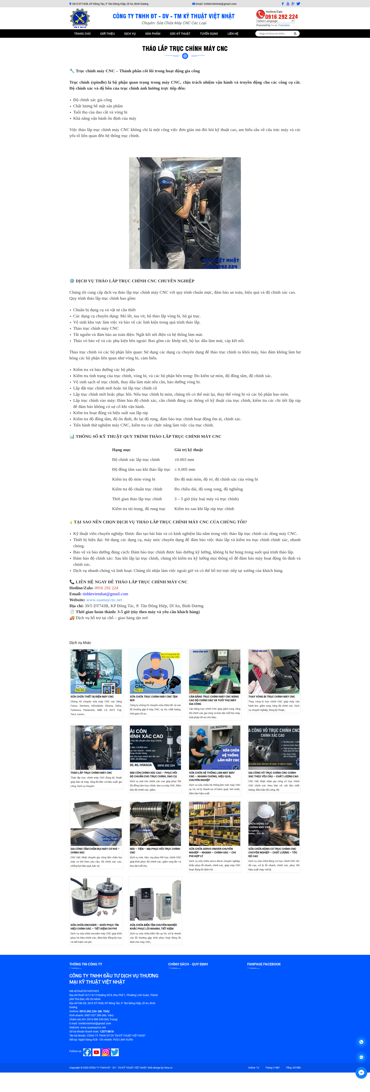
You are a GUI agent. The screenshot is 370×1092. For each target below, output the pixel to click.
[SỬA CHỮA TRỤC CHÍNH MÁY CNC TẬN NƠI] (155, 671)
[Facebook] (87, 1052)
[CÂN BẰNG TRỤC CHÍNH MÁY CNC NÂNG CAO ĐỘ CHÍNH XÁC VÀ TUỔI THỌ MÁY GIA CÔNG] (214, 671)
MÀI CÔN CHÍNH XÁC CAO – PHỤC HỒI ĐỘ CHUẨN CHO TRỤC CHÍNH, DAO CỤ (153, 774)
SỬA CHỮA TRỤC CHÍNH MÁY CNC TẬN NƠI (153, 698)
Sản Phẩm (152, 33)
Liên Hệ (233, 33)
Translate (284, 25)
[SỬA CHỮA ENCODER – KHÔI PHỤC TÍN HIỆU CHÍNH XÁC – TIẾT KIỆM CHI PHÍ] (96, 900)
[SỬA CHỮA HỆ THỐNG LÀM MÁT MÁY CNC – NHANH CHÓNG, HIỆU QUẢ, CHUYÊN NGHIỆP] (214, 747)
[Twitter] (115, 1052)
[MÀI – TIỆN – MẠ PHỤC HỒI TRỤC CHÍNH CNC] (155, 824)
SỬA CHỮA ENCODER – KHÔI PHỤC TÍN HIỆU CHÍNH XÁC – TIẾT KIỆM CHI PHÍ (95, 926)
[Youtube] (96, 1052)
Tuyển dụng (209, 33)
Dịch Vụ (130, 33)
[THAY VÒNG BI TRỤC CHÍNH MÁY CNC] (274, 671)
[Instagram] (106, 1052)
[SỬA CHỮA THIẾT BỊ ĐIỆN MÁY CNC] (96, 671)
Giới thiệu (107, 33)
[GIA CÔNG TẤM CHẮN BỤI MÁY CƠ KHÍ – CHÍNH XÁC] (96, 824)
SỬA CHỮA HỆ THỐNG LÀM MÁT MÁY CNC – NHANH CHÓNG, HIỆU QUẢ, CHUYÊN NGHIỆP (212, 776)
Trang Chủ (82, 33)
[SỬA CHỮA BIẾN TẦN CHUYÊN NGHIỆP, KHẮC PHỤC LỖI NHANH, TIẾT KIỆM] (155, 900)
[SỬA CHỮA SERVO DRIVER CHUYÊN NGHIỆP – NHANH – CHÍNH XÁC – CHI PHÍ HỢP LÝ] (214, 824)
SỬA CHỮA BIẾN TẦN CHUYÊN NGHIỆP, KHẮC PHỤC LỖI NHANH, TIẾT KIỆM (153, 926)
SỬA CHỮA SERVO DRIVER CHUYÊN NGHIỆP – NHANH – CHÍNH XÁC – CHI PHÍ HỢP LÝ (212, 852)
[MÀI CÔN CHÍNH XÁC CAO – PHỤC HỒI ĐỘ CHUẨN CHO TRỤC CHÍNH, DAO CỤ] (155, 747)
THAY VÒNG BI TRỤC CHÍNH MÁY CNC (271, 696)
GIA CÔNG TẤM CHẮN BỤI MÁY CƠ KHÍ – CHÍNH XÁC (95, 850)
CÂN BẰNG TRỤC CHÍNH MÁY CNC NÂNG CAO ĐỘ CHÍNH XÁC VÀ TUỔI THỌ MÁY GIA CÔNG (214, 700)
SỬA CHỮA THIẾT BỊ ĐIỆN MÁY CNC (92, 696)
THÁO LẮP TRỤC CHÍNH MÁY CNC (91, 772)
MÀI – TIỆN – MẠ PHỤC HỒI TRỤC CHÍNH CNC (155, 850)
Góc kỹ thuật (180, 33)
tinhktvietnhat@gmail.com (220, 4)
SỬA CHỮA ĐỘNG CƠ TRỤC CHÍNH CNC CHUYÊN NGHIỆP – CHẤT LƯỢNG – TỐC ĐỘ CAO (272, 852)
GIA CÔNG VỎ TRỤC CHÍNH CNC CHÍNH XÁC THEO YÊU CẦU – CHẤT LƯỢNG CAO (273, 774)
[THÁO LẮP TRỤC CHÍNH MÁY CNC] (96, 747)
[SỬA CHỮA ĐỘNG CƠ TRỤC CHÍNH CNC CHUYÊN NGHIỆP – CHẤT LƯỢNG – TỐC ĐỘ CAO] (274, 824)
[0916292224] (361, 1042)
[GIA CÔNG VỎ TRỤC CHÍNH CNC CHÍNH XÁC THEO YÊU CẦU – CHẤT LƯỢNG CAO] (274, 747)
